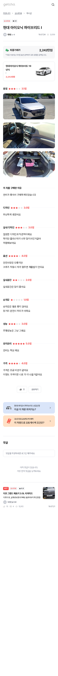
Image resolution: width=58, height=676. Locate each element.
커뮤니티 (6, 13)
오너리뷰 (18, 13)
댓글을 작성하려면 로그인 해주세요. (20, 453)
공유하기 (35, 389)
